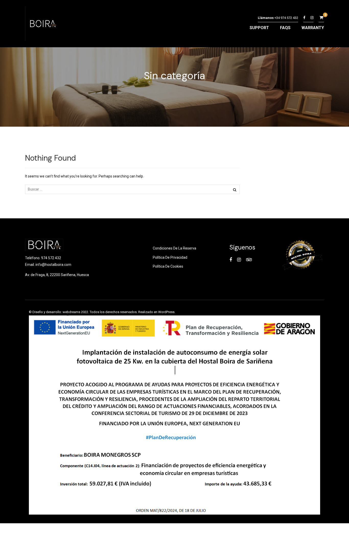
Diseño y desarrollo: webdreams (56, 312)
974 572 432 (51, 258)
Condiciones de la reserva (174, 248)
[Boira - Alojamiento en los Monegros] (42, 24)
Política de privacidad (170, 257)
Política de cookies (168, 266)
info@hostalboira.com (53, 265)
